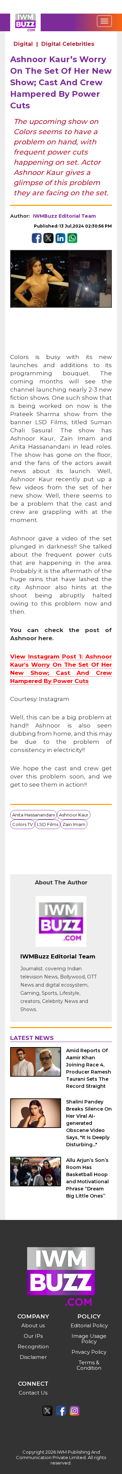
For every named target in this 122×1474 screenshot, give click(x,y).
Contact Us (33, 1392)
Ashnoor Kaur (73, 814)
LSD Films (47, 824)
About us (33, 1325)
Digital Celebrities (67, 44)
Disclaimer (33, 1357)
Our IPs (33, 1336)
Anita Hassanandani (33, 814)
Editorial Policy (89, 1325)
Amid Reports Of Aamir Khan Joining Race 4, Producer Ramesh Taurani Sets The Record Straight (88, 1068)
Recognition (33, 1346)
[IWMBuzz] (25, 22)
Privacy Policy (89, 1352)
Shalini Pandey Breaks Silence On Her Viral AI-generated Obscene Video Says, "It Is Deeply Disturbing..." (89, 1123)
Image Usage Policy (89, 1339)
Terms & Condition (89, 1365)
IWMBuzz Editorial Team (64, 216)
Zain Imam (73, 824)
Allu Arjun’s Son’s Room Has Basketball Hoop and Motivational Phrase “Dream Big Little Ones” (87, 1178)
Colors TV (22, 824)
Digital (23, 44)
